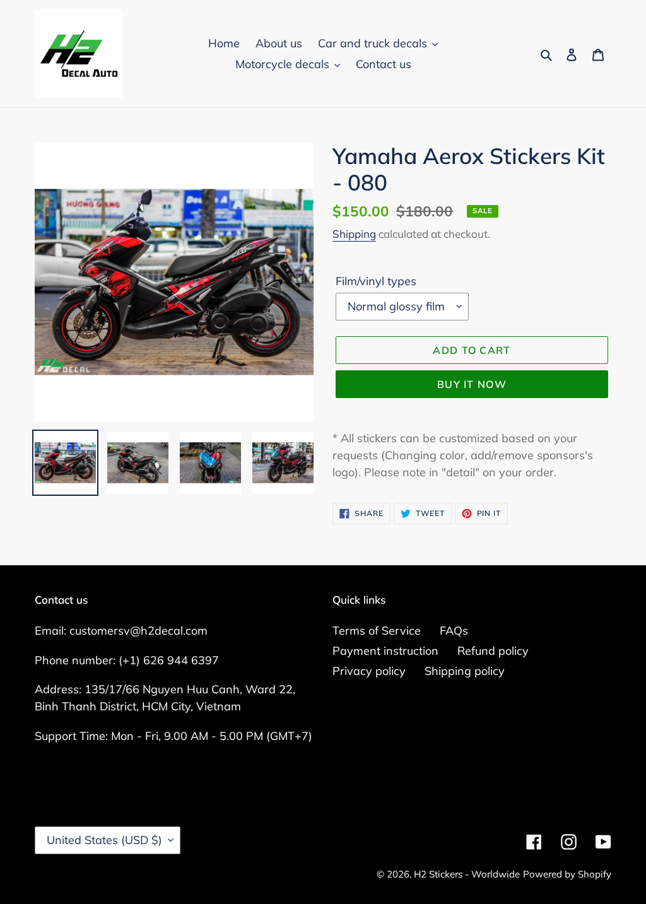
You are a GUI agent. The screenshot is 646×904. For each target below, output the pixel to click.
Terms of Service (376, 630)
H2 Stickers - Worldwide (467, 874)
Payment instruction (385, 650)
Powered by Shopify (567, 874)
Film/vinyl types (376, 281)
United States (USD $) (104, 840)
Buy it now (472, 384)
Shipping (354, 233)
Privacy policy (369, 671)
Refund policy (493, 650)
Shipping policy (465, 671)
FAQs (454, 630)
